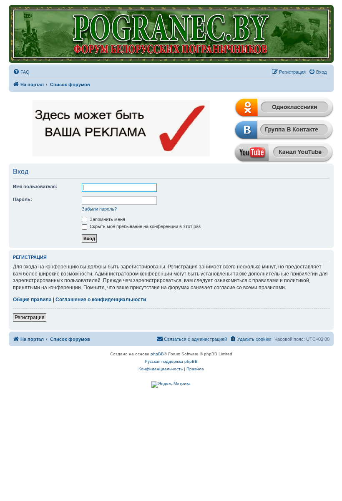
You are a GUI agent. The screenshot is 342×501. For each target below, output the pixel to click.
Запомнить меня (106, 219)
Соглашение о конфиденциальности (100, 300)
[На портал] (171, 34)
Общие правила (32, 300)
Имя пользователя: (35, 186)
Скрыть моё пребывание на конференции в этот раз (144, 226)
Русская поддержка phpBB (171, 361)
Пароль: (22, 199)
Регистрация (30, 317)
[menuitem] (21, 72)
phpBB (157, 354)
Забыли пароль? (99, 208)
